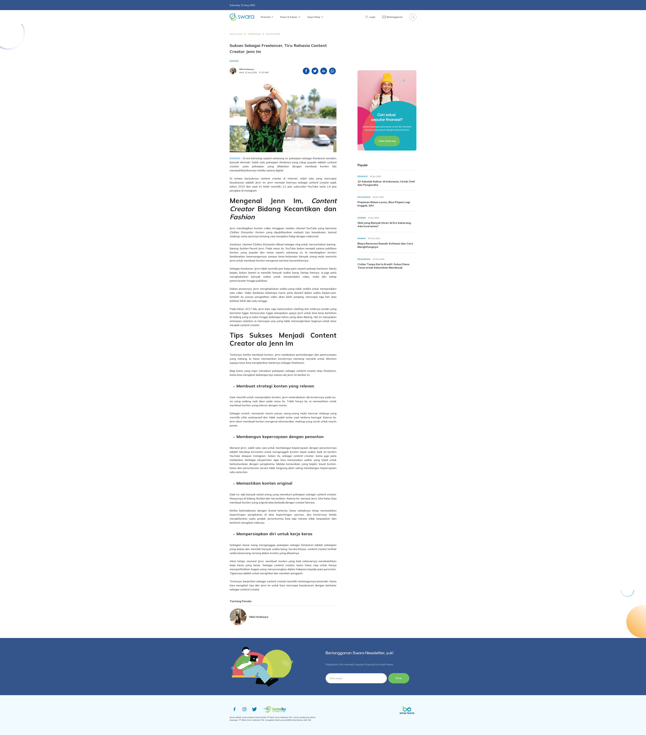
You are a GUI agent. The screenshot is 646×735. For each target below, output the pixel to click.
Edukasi (362, 176)
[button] (370, 17)
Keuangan (363, 197)
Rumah (361, 238)
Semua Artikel (273, 34)
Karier (361, 217)
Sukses (234, 61)
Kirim (399, 678)
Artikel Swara (254, 34)
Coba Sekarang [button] (387, 141)
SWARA (235, 158)
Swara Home (236, 34)
